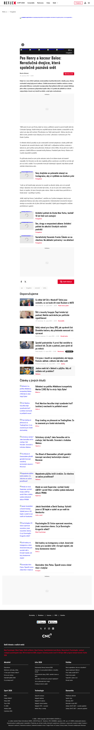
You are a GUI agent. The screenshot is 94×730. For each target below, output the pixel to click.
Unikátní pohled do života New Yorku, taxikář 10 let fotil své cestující (54, 214)
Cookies (84, 723)
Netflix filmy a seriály (40, 708)
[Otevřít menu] (89, 3)
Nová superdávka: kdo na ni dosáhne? (76, 667)
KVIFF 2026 (21, 3)
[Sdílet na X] (25, 281)
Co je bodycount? (8, 680)
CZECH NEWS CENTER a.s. (54, 718)
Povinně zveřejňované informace (77, 725)
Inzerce (49, 615)
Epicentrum (7, 667)
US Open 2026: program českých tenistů (70, 653)
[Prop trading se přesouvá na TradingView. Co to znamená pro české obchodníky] (27, 425)
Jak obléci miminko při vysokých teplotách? (46, 679)
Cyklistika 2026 (8, 711)
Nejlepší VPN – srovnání (41, 706)
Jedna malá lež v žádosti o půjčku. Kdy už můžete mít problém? (53, 370)
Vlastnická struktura (25, 725)
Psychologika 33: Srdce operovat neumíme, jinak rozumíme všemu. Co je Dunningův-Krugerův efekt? (54, 526)
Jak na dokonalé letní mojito (42, 681)
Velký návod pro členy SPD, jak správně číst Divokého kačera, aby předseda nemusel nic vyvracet (54, 330)
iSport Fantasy (39, 650)
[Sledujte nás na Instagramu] (49, 628)
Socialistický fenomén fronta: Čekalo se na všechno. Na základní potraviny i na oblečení (54, 238)
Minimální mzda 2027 (71, 703)
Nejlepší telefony (39, 698)
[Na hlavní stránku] (10, 3)
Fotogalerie (13, 12)
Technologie (39, 690)
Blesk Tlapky (19, 650)
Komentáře (31, 3)
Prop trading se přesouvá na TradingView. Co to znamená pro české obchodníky (54, 422)
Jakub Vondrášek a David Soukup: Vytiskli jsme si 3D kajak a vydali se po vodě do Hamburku (53, 509)
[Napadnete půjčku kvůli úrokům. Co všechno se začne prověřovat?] (27, 477)
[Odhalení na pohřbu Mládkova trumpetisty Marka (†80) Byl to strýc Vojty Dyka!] (27, 391)
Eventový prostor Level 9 (50, 653)
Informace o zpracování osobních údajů (70, 723)
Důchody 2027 (69, 701)
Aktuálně (7, 662)
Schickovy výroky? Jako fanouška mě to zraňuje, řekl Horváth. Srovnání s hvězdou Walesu (53, 440)
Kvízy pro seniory (8, 675)
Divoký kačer (69, 680)
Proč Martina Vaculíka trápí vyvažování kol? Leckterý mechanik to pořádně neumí (54, 405)
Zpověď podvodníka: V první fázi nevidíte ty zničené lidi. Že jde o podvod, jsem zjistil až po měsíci (53, 345)
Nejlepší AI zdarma (40, 701)
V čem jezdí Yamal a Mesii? (11, 672)
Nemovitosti (65, 650)
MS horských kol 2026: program (32, 653)
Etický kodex (63, 725)
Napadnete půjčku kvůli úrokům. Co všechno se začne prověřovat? (55, 475)
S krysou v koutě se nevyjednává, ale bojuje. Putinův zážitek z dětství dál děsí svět (54, 359)
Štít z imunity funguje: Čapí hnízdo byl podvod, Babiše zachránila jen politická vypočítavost (52, 315)
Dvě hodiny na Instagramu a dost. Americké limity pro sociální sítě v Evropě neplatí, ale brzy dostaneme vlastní (54, 545)
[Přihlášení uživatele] (85, 3)
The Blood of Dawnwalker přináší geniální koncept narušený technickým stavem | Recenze (53, 457)
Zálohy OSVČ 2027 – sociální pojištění (76, 706)
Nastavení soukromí (13, 725)
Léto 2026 (38, 662)
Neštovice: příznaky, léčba (11, 670)
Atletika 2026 (7, 708)
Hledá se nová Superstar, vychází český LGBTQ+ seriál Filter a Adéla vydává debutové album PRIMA (54, 490)
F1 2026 (6, 706)
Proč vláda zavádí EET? (72, 672)
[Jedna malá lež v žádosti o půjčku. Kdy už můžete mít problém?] (27, 371)
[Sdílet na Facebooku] (21, 281)
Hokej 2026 (7, 701)
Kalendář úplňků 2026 (10, 677)
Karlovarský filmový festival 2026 (44, 667)
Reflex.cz (4, 12)
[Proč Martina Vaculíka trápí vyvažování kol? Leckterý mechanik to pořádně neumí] (27, 408)
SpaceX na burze (39, 695)
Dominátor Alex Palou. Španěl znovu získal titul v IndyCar (53, 566)
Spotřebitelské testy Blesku (52, 650)
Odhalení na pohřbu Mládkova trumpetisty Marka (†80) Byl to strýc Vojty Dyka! (53, 388)
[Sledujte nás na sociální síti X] (40, 628)
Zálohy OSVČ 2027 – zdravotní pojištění (76, 708)
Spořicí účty (69, 698)
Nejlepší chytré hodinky (41, 703)
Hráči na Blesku (28, 650)
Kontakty (32, 615)
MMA (5, 695)
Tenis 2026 (7, 703)
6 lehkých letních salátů (41, 684)
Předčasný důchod (71, 695)
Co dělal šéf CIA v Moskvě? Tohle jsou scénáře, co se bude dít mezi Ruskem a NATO (54, 301)
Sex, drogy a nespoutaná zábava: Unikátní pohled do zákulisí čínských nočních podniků (53, 226)
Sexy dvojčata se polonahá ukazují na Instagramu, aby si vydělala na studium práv (54, 174)
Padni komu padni (70, 675)
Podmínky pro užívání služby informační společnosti (45, 723)
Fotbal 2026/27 (8, 698)
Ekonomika (70, 690)
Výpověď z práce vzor (71, 677)
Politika (68, 662)
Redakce (41, 615)
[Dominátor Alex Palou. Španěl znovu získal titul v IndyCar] (27, 567)
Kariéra (62, 615)
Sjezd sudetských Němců (72, 670)
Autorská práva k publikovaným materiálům (18, 723)
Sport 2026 (8, 690)
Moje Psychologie (9, 650)
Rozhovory (40, 3)
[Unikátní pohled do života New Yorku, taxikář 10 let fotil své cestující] (27, 215)
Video (48, 3)
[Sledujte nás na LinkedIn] (53, 628)
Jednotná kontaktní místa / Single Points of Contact (45, 725)
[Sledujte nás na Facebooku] (45, 628)
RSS (56, 615)
